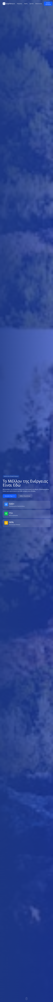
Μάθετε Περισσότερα (25, 496)
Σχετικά (31, 3)
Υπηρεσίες (19, 3)
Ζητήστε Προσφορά (48, 3)
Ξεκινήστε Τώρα (9, 496)
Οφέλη (26, 3)
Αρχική (13, 3)
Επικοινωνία (38, 3)
